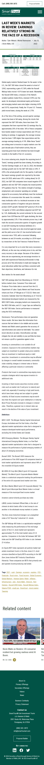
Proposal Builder (34, 4)
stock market (33, 588)
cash (13, 572)
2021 (8, 572)
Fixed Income (24, 575)
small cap (15, 588)
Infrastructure (6, 582)
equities (33, 572)
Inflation (32, 579)
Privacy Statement (22, 704)
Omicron (29, 582)
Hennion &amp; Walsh (21, 579)
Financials (5, 575)
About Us (22, 681)
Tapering (5, 591)
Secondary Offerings (22, 688)
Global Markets (7, 579)
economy (26, 572)
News (22, 695)
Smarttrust (24, 588)
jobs (14, 582)
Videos (22, 692)
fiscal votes (14, 575)
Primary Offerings (22, 684)
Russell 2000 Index (15, 585)
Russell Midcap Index (30, 585)
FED (39, 572)
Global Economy (35, 575)
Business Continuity (22, 701)
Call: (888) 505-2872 (9, 4)
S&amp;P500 (6, 588)
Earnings (19, 572)
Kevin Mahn (21, 582)
